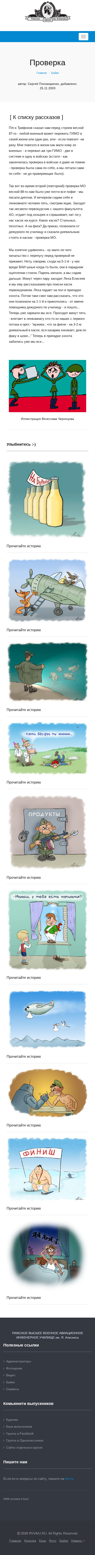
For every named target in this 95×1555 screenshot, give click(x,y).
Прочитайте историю (24, 545)
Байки (55, 72)
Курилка (12, 1419)
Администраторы (18, 1361)
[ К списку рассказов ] (36, 117)
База (42, 1540)
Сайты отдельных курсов (24, 1447)
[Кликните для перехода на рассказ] (47, 498)
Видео (10, 1375)
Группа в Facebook (20, 1433)
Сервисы (12, 1389)
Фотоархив (14, 1368)
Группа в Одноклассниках (25, 1440)
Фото (52, 1540)
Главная (41, 72)
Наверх (77, 1540)
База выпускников (19, 1426)
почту (69, 1478)
